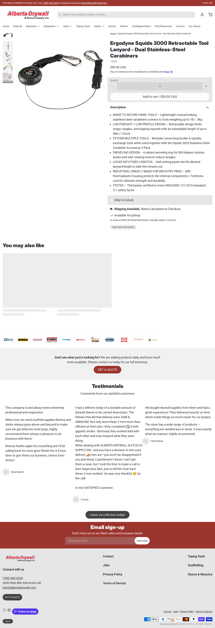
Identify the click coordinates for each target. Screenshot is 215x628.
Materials (31, 26)
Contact (180, 26)
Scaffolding (195, 565)
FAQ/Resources (163, 26)
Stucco (112, 26)
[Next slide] (102, 78)
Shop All (17, 26)
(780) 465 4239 (51, 3)
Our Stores (194, 26)
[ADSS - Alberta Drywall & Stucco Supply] (28, 15)
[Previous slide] (18, 78)
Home (6, 26)
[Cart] (209, 15)
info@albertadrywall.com (94, 3)
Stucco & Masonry (200, 574)
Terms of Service (114, 583)
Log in (8, 621)
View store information (123, 227)
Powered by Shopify (169, 624)
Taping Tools (83, 26)
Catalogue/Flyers (141, 26)
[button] (160, 96)
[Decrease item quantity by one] (113, 86)
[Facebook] (9, 611)
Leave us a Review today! (107, 515)
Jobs (106, 565)
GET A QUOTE (107, 369)
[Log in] (201, 15)
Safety (97, 26)
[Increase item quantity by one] (206, 86)
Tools (66, 26)
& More (124, 26)
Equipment (49, 26)
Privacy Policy (112, 574)
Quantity (114, 80)
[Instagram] (4, 611)
